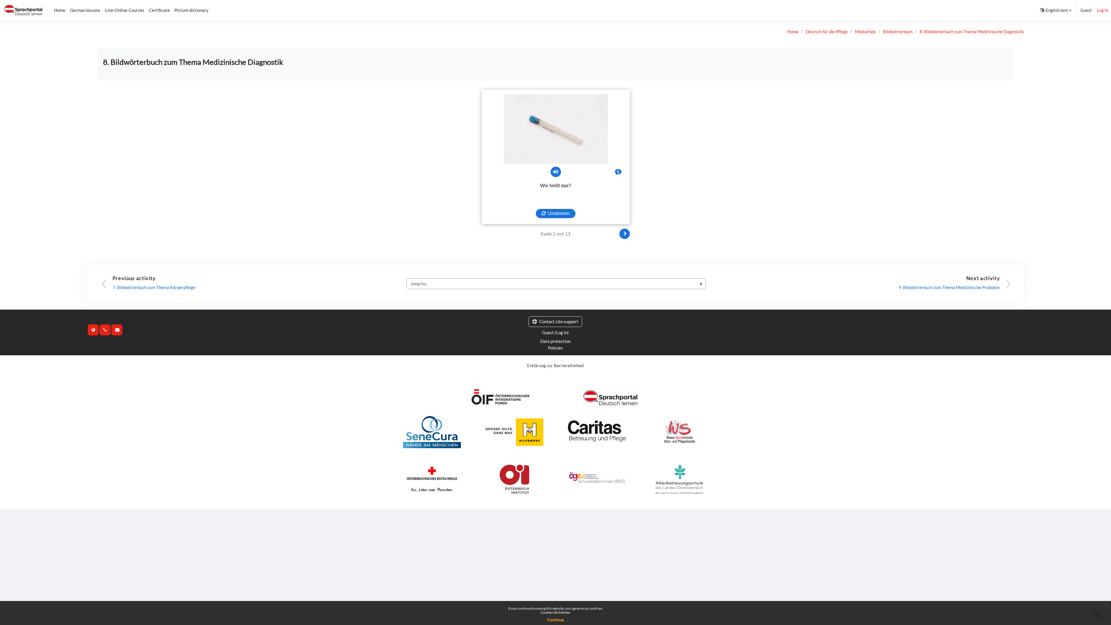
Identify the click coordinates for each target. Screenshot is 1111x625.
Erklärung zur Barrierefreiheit (555, 365)
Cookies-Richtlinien (556, 612)
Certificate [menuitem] (159, 10)
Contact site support (558, 321)
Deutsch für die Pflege (827, 31)
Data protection (555, 341)
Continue (555, 619)
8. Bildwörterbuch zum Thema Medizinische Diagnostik (972, 31)
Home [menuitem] (59, 10)
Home (793, 31)
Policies (555, 347)
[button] (1055, 10)
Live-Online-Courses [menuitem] (124, 10)
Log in (1102, 10)
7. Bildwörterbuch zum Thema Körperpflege (154, 287)
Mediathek (865, 31)
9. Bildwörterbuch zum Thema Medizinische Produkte (949, 287)
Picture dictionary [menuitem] (191, 10)
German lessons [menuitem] (85, 10)
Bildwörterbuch (898, 31)
